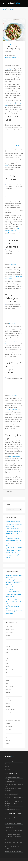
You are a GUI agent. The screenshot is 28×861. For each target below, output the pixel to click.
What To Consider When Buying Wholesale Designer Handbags (12, 793)
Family (7, 652)
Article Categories (13, 8)
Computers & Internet (10, 640)
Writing (7, 743)
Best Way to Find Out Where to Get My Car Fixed (14, 847)
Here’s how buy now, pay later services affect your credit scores (13, 808)
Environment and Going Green (12, 649)
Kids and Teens (9, 675)
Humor (7, 672)
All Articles (7, 769)
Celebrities (8, 635)
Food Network (12, 264)
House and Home (9, 669)
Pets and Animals (9, 695)
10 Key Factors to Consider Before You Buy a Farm (14, 785)
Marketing (8, 680)
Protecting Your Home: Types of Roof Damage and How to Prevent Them (13, 543)
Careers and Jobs (9, 632)
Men (7, 683)
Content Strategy (9, 761)
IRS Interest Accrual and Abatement (13, 777)
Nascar (15, 67)
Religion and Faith (9, 715)
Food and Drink (9, 655)
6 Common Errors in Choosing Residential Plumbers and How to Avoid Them (13, 555)
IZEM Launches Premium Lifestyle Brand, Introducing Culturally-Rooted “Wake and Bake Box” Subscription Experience (13, 837)
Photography (8, 697)
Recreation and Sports (10, 709)
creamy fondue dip (12, 409)
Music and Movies (9, 686)
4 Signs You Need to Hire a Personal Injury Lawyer (13, 789)
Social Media (8, 729)
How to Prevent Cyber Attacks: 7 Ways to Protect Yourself (14, 826)
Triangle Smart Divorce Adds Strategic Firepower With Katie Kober (13, 606)
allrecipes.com (12, 197)
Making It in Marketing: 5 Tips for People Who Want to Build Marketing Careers (13, 818)
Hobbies (7, 666)
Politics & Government (10, 700)
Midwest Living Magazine (15, 145)
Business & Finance (10, 629)
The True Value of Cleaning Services (13, 851)
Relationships (8, 712)
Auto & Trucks (9, 626)
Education (8, 646)
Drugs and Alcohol (9, 643)
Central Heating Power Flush (12, 586)
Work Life (8, 740)
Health (7, 663)
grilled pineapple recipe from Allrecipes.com (12, 230)
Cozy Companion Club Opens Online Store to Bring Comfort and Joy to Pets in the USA (14, 611)
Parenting (8, 692)
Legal (7, 678)
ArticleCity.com (6, 8)
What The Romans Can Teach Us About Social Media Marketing (14, 780)
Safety (7, 717)
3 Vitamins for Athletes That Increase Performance (13, 843)
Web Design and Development (12, 735)
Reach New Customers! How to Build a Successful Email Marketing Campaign (13, 803)
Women (7, 737)
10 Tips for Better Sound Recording (13, 823)
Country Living (12, 323)
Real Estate (8, 706)
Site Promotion (9, 726)
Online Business (9, 689)
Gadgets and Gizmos (10, 658)
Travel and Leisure (9, 732)
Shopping (8, 723)
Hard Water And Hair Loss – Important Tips (14, 831)
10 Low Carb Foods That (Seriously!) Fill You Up (14, 798)
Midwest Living (13, 395)
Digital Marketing (9, 764)
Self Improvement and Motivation (13, 720)
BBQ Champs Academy (14, 456)
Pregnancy (8, 703)
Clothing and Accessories (11, 638)
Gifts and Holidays (9, 660)
